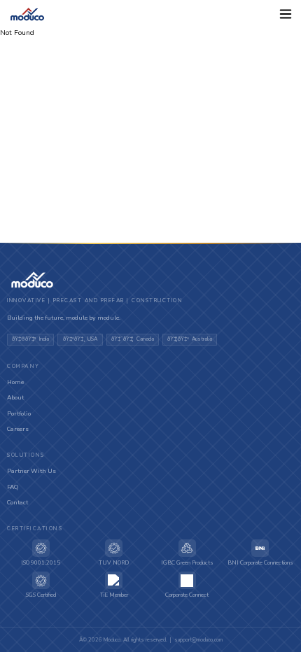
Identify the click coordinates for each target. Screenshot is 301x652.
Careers (18, 429)
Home (15, 382)
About (15, 397)
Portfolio (19, 413)
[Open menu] (285, 14)
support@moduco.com (198, 640)
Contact (17, 502)
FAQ (12, 487)
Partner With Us (31, 471)
